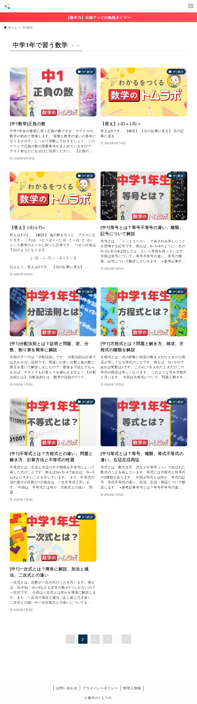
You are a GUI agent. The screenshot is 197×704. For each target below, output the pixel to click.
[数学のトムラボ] (7, 6)
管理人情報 (132, 687)
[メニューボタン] (191, 6)
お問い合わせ (66, 687)
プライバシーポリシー (100, 687)
